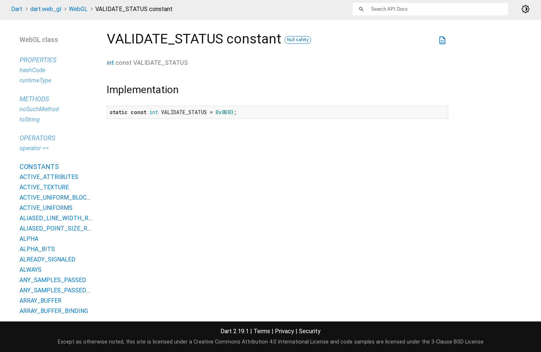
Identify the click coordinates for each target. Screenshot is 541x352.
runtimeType (35, 80)
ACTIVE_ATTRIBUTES (49, 176)
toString (30, 119)
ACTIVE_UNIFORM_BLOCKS (57, 197)
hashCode (32, 70)
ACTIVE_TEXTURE (44, 187)
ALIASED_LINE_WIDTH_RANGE (61, 218)
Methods (34, 99)
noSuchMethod (39, 109)
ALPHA (29, 238)
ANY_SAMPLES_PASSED (53, 280)
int (110, 62)
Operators (37, 138)
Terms (262, 331)
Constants (39, 166)
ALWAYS (31, 269)
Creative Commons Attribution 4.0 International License (261, 342)
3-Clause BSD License (457, 342)
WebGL (78, 9)
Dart (16, 9)
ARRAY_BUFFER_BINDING (54, 310)
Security (310, 331)
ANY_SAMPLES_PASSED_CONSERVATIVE (75, 290)
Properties (38, 60)
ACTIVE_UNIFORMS (46, 207)
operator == (34, 148)
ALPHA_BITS (37, 249)
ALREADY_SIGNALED (47, 259)
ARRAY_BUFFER (40, 300)
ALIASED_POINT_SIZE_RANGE (61, 228)
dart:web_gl (45, 9)
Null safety (297, 39)
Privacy (284, 331)
